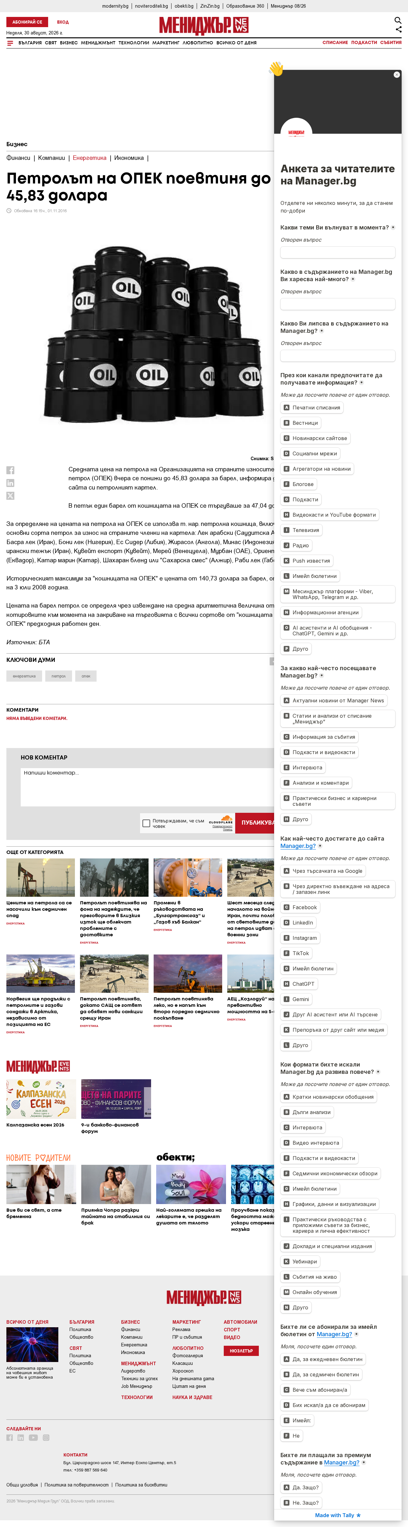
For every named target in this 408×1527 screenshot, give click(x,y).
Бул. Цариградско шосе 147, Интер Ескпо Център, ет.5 (119, 1463)
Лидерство (133, 1371)
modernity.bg (115, 6)
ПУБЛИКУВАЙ (261, 823)
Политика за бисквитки (141, 1485)
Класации (182, 1363)
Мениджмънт (98, 43)
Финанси (130, 1329)
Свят (51, 43)
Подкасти (364, 43)
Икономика (133, 1352)
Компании (131, 1337)
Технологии (134, 43)
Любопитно (198, 43)
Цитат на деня (189, 1386)
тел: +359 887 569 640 (85, 1470)
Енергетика (134, 1345)
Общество (81, 1337)
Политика (80, 1329)
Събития (391, 43)
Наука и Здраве (192, 1397)
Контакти (75, 1455)
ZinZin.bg (210, 6)
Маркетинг (165, 43)
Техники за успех (139, 1378)
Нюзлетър (241, 1351)
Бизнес (69, 43)
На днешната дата (193, 1378)
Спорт (232, 1329)
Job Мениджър (136, 1386)
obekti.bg (184, 6)
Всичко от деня (236, 43)
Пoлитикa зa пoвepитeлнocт (77, 1485)
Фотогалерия (187, 1355)
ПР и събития (187, 1337)
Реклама (181, 1329)
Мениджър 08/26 (288, 6)
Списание (335, 43)
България (30, 43)
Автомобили (240, 1322)
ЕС (72, 1371)
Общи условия (22, 1485)
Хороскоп (182, 1371)
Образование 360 (245, 6)
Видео (232, 1337)
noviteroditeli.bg (151, 6)
